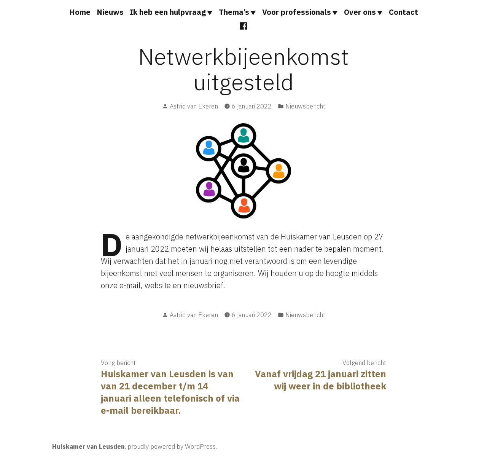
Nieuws (110, 12)
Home (80, 12)
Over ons (360, 12)
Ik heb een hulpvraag (168, 12)
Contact (403, 12)
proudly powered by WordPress (171, 446)
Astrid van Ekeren (194, 106)
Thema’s (234, 12)
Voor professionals (296, 12)
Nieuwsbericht (305, 106)
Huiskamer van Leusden (88, 446)
